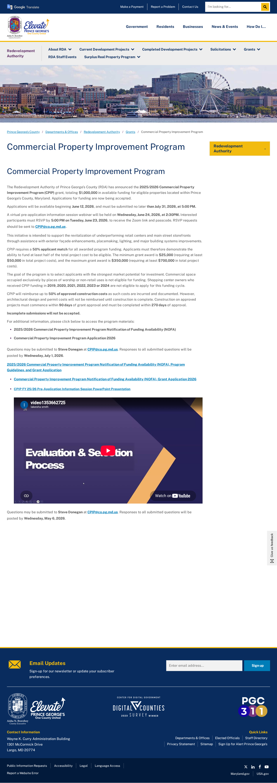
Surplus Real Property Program (109, 57)
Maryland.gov (240, 773)
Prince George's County (23, 132)
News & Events (225, 26)
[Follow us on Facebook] (259, 766)
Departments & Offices (61, 132)
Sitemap (206, 744)
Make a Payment (132, 6)
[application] (108, 450)
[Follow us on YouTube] (266, 766)
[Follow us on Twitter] (245, 766)
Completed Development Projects (169, 49)
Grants (249, 49)
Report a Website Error (23, 773)
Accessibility (63, 765)
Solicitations (220, 49)
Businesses (193, 26)
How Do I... (256, 26)
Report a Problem (163, 6)
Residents (165, 26)
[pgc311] (48, 709)
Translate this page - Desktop (23, 7)
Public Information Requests (27, 765)
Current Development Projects (104, 49)
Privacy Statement (181, 744)
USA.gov (263, 773)
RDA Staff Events (62, 57)
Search (266, 6)
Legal (84, 765)
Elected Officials (227, 738)
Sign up (258, 665)
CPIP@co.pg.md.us (102, 349)
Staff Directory (256, 738)
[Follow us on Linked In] (252, 766)
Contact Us (190, 6)
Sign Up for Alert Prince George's (242, 744)
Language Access (107, 765)
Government (137, 26)
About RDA (57, 49)
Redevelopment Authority (21, 53)
